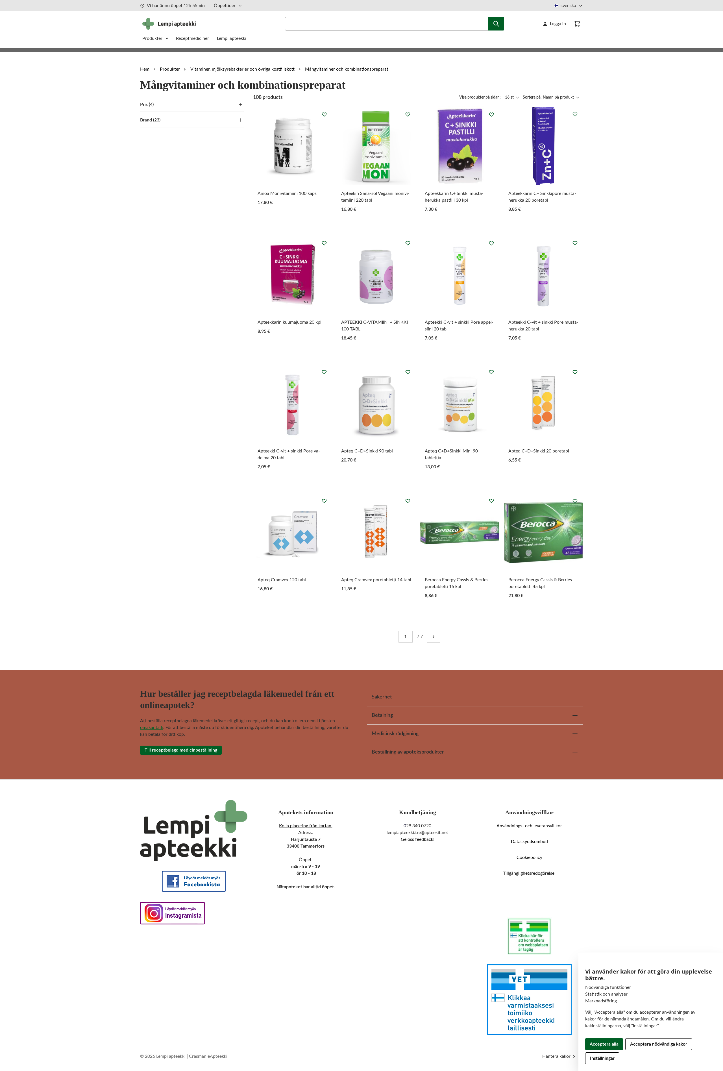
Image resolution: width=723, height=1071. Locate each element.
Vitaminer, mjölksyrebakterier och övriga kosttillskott (242, 69)
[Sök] (496, 24)
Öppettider (225, 5)
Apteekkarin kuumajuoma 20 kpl (289, 322)
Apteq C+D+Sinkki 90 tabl (367, 451)
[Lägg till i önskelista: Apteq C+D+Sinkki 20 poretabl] (575, 372)
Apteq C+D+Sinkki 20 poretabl (538, 451)
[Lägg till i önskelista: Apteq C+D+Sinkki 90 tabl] (407, 372)
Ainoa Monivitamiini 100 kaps (287, 193)
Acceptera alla (604, 1044)
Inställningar (602, 1058)
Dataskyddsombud (529, 841)
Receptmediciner (193, 38)
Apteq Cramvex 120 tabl (282, 580)
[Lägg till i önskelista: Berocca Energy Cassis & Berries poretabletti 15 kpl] (491, 500)
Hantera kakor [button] (557, 1056)
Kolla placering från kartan (305, 826)
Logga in (558, 23)
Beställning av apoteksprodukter (408, 752)
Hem (144, 69)
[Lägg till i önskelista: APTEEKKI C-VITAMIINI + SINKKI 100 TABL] (407, 243)
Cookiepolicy (529, 857)
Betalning (382, 715)
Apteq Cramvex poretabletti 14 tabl (376, 580)
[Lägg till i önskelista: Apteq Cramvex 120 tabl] (324, 500)
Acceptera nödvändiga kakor (658, 1044)
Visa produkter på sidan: (480, 97)
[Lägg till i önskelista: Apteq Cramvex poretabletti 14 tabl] (407, 500)
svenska (568, 5)
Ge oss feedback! (417, 839)
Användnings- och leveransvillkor (529, 826)
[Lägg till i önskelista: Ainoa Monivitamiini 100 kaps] (324, 114)
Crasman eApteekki (208, 1056)
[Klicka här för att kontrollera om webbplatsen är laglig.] (529, 936)
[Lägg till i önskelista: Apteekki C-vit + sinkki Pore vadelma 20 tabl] (324, 372)
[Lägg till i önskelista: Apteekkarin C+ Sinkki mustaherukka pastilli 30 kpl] (491, 114)
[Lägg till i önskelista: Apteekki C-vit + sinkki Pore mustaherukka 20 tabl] (575, 243)
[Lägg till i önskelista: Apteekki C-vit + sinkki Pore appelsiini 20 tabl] (491, 243)
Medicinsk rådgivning (395, 733)
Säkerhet (382, 697)
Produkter (152, 38)
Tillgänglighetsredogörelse (529, 873)
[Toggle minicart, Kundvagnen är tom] (577, 23)
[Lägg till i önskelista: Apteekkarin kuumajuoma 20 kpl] (324, 243)
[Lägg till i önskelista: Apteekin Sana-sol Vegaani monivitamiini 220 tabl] (407, 114)
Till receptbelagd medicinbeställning (181, 750)
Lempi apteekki (231, 38)
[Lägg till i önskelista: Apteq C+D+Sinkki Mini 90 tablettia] (491, 372)
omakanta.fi (151, 727)
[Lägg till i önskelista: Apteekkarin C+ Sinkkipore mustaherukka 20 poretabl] (575, 114)
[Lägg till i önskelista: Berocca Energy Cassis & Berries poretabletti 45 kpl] (575, 500)
